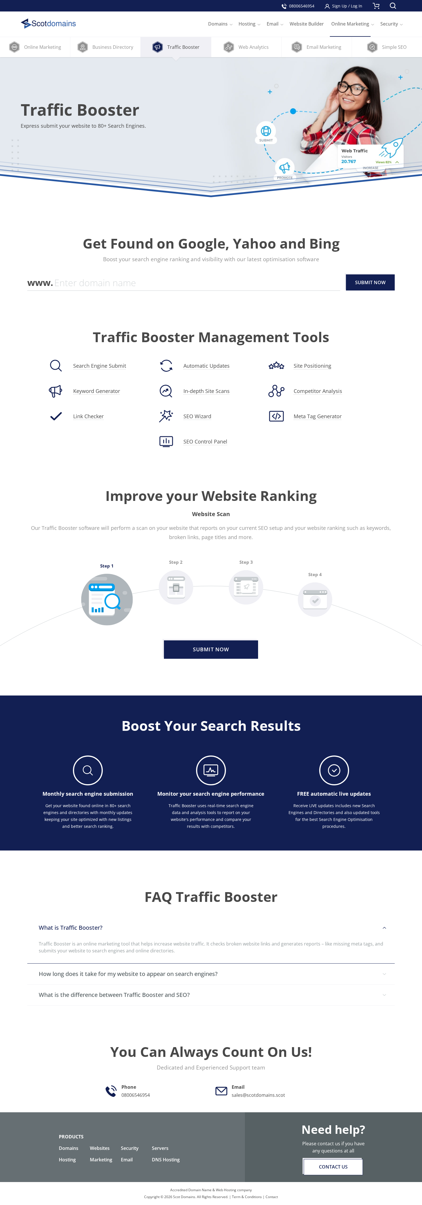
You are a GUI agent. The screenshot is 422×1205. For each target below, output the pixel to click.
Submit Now (370, 282)
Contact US (333, 1167)
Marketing (101, 1159)
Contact (272, 1196)
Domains (68, 1148)
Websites (100, 1148)
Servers (160, 1148)
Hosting (67, 1159)
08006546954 (301, 6)
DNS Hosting (166, 1159)
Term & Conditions (247, 1196)
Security (130, 1148)
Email (127, 1159)
